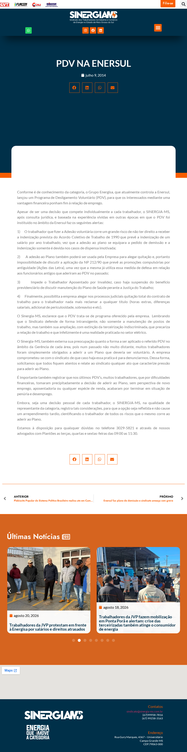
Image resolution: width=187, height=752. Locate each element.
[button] (183, 4)
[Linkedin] (100, 30)
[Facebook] (93, 30)
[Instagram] (85, 30)
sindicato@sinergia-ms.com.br (145, 711)
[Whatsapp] (28, 30)
